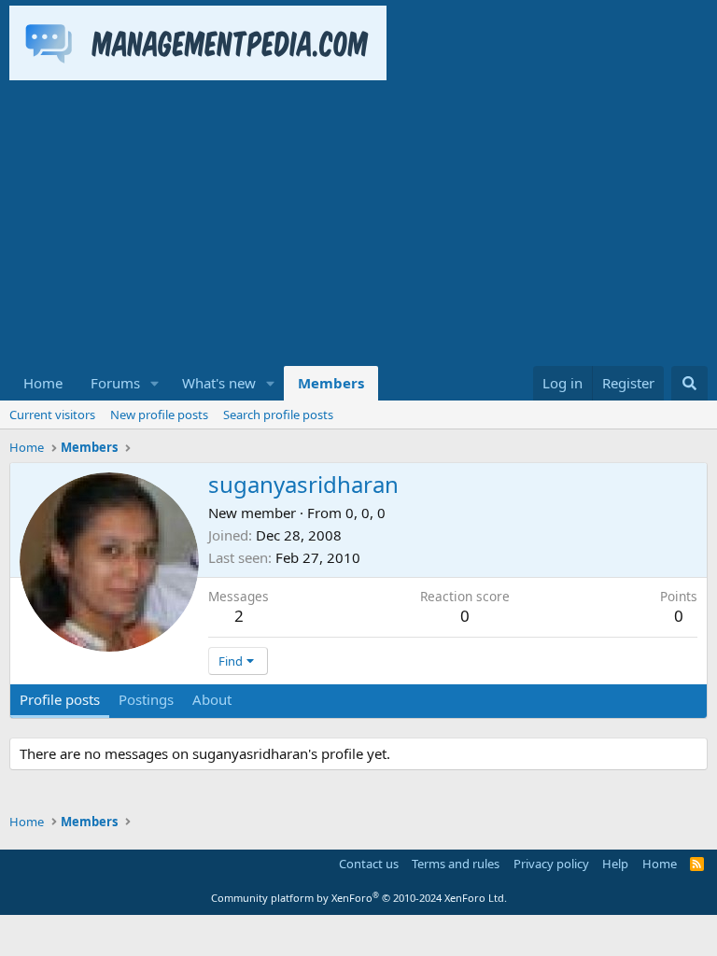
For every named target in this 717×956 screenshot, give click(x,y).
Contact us (369, 863)
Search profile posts (278, 414)
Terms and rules (455, 863)
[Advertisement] (358, 226)
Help (615, 863)
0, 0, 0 (365, 512)
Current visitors (52, 414)
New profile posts (159, 414)
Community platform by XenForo (359, 898)
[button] (155, 383)
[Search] (689, 383)
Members (331, 382)
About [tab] (212, 699)
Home (43, 382)
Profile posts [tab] (60, 699)
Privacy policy (551, 863)
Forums (115, 382)
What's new (219, 382)
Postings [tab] (146, 699)
